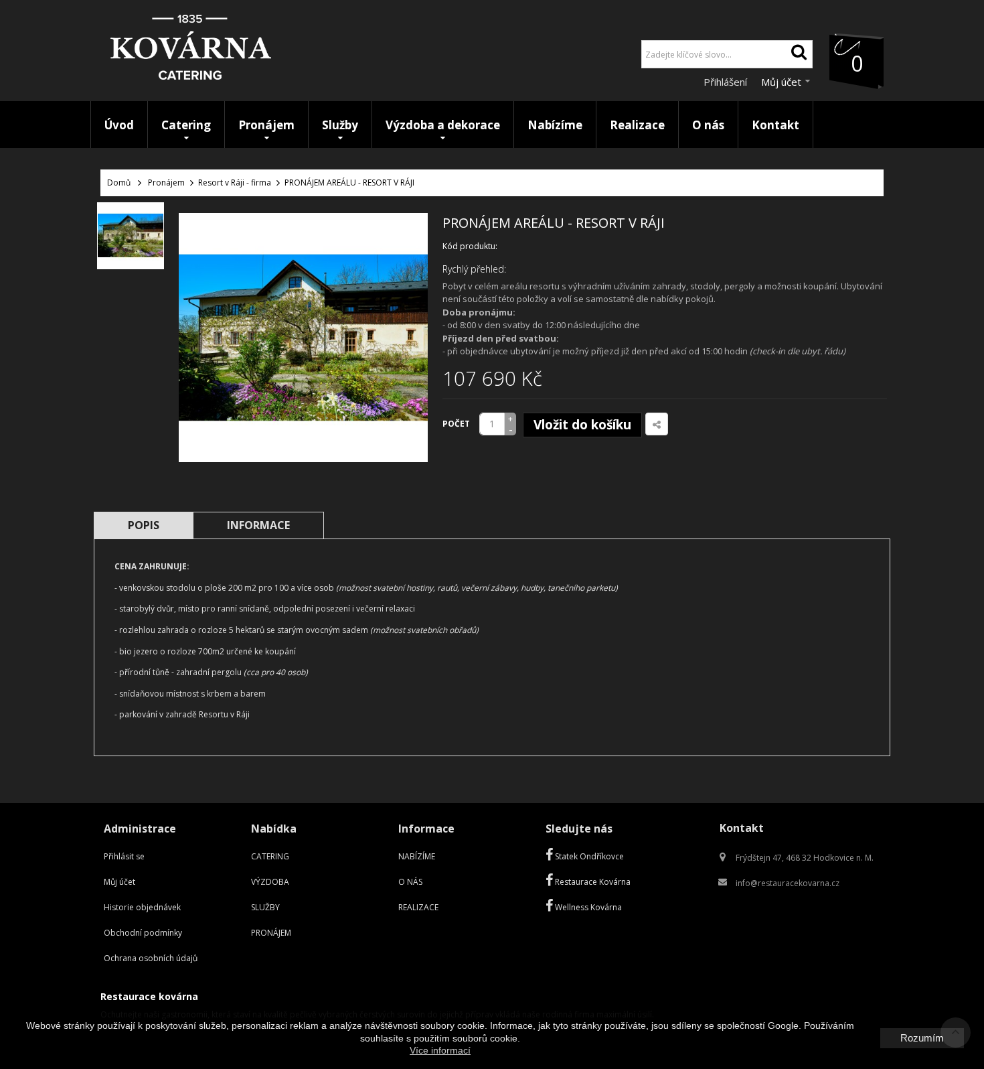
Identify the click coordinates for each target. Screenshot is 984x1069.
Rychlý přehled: (474, 269)
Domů (119, 182)
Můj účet (119, 881)
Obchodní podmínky (143, 932)
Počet (456, 423)
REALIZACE (418, 907)
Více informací (440, 1050)
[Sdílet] (656, 424)
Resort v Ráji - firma (234, 182)
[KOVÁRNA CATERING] (190, 50)
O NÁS (410, 881)
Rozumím (922, 1038)
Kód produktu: (469, 246)
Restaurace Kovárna (592, 881)
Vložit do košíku (582, 424)
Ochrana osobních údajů (150, 958)
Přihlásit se (124, 856)
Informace (258, 525)
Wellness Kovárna (587, 907)
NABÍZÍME (416, 856)
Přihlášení (727, 81)
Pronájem (166, 182)
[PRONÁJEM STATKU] (130, 235)
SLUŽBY (265, 907)
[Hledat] (798, 54)
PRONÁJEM (271, 932)
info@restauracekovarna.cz (787, 883)
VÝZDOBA (270, 881)
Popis (143, 525)
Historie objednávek (142, 907)
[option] (130, 235)
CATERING (270, 856)
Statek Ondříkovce (588, 856)
